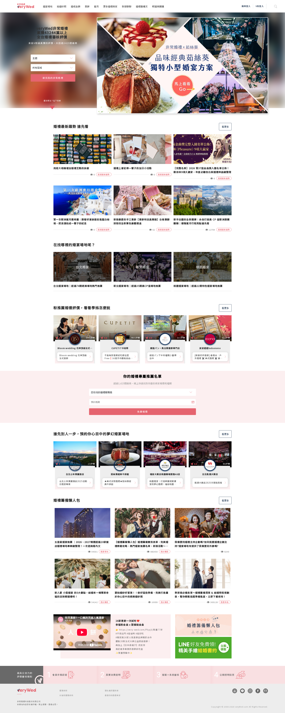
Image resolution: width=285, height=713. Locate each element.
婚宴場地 (47, 6)
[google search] (275, 6)
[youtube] (233, 690)
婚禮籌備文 (142, 6)
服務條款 (63, 690)
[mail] (264, 690)
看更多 (225, 126)
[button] (261, 110)
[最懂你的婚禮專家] (182, 65)
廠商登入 (246, 6)
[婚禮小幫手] (203, 647)
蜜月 (96, 6)
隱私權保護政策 (111, 690)
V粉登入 (260, 6)
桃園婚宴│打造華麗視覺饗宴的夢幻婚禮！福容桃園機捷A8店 (162, 483)
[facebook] (256, 690)
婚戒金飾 (75, 6)
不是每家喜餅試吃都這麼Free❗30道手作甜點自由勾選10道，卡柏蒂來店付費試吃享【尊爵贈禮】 (118, 357)
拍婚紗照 (61, 6)
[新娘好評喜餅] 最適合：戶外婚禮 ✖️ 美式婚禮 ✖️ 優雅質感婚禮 (209, 357)
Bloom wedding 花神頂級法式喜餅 (73, 357)
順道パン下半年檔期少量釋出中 (162, 357)
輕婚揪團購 (158, 6)
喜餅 (87, 6)
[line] (241, 690)
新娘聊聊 (126, 6)
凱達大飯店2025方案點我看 (208, 482)
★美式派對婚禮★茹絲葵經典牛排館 (117, 483)
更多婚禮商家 (110, 6)
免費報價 (142, 411)
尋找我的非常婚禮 (53, 77)
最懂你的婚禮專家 (113, 695)
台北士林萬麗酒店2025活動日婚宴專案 (73, 483)
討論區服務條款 (66, 695)
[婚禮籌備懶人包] (203, 624)
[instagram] (248, 690)
